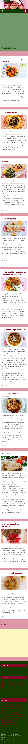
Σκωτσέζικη (14, 688)
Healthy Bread (11, 3)
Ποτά (4, 718)
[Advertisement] (14, 32)
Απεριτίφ (17, 704)
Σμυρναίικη (6, 690)
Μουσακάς (6, 453)
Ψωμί (21, 724)
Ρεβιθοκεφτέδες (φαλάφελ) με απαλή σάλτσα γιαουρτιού (14, 273)
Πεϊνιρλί (5, 161)
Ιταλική (5, 686)
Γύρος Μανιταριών (9, 112)
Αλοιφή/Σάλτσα (8, 704)
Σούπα (16, 720)
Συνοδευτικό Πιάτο (9, 722)
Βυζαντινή (6, 684)
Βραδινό (13, 708)
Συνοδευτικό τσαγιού (10, 724)
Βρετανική (19, 682)
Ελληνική (20, 684)
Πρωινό (9, 718)
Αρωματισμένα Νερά (10, 706)
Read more (4, 104)
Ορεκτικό (20, 716)
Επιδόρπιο (11, 710)
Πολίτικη (21, 686)
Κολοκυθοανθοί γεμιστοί (12, 573)
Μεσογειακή (13, 686)
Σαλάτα (5, 720)
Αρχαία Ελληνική (8, 682)
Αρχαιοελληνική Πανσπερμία (13, 330)
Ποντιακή (5, 688)
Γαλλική (14, 684)
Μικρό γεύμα (14, 714)
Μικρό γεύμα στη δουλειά (13, 715)
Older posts (6, 624)
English (5, 670)
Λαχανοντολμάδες (9, 219)
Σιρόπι (10, 720)
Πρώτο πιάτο (18, 718)
